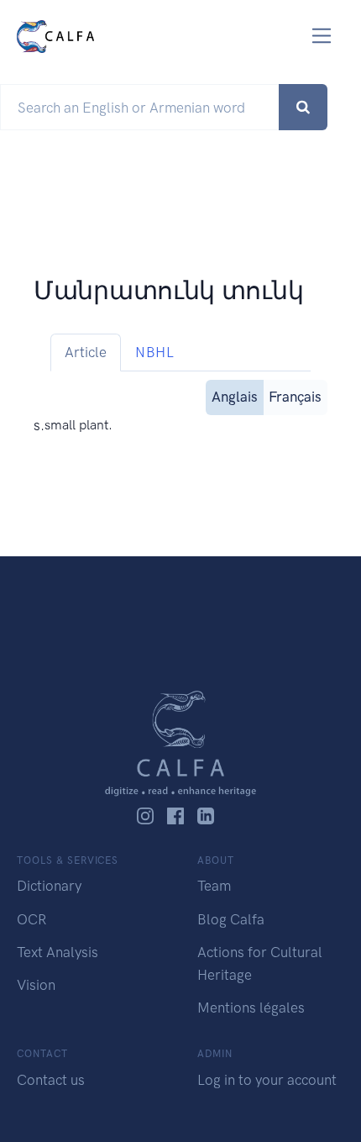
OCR (31, 919)
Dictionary (49, 885)
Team (214, 885)
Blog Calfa (230, 919)
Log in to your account (267, 1079)
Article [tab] (86, 352)
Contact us (51, 1079)
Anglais (235, 396)
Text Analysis (57, 952)
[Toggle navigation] (322, 35)
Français (295, 396)
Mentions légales (251, 1007)
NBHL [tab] (154, 352)
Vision (36, 984)
